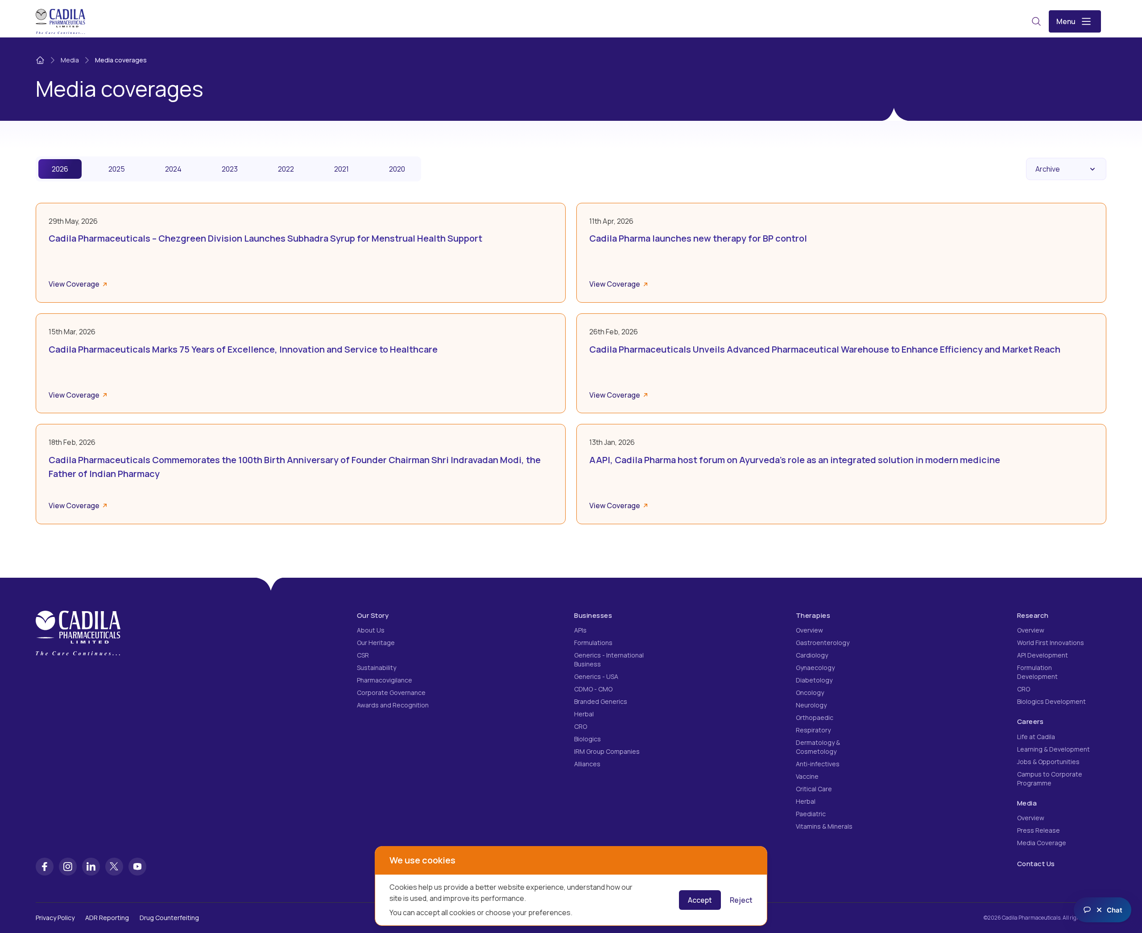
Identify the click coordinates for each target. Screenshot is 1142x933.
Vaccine (807, 776)
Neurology (811, 705)
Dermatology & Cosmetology (818, 747)
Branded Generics (600, 701)
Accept (700, 900)
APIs (580, 630)
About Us (371, 630)
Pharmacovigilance (384, 680)
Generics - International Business (609, 659)
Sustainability (376, 667)
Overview (809, 630)
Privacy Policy (55, 917)
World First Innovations (1050, 642)
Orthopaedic (814, 717)
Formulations (593, 642)
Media (70, 60)
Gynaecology (815, 667)
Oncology (810, 692)
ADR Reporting (107, 917)
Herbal (584, 714)
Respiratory (813, 730)
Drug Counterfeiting (169, 917)
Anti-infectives (818, 764)
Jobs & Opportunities (1048, 761)
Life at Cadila (1036, 736)
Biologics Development (1051, 701)
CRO (580, 726)
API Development (1042, 655)
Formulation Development (1037, 672)
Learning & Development (1053, 749)
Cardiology (812, 655)
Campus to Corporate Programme (1049, 778)
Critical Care (814, 789)
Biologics (587, 739)
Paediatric (811, 814)
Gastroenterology (822, 642)
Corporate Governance (391, 692)
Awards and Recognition (393, 705)
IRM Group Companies (607, 751)
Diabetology (814, 680)
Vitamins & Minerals (824, 826)
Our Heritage (376, 642)
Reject (741, 900)
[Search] (1036, 21)
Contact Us (1036, 863)
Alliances (587, 764)
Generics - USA (596, 676)
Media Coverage (1041, 842)
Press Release (1038, 830)
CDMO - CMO (593, 689)
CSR (363, 655)
